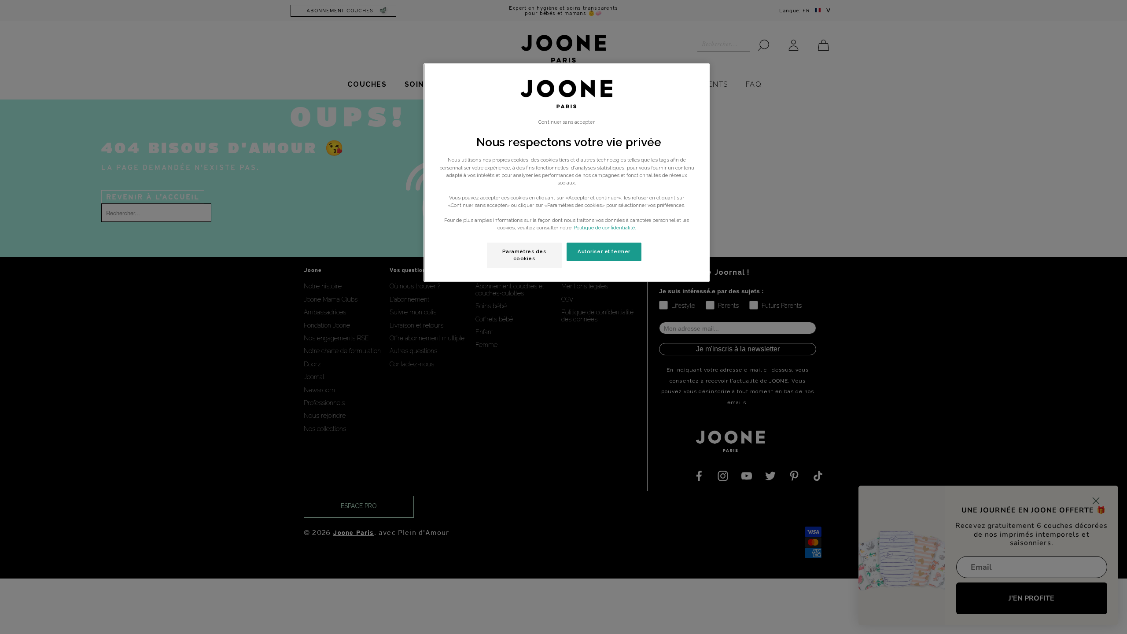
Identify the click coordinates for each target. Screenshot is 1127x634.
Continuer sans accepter (566, 122)
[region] (567, 172)
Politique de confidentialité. (605, 228)
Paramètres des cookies (524, 255)
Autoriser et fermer (604, 251)
